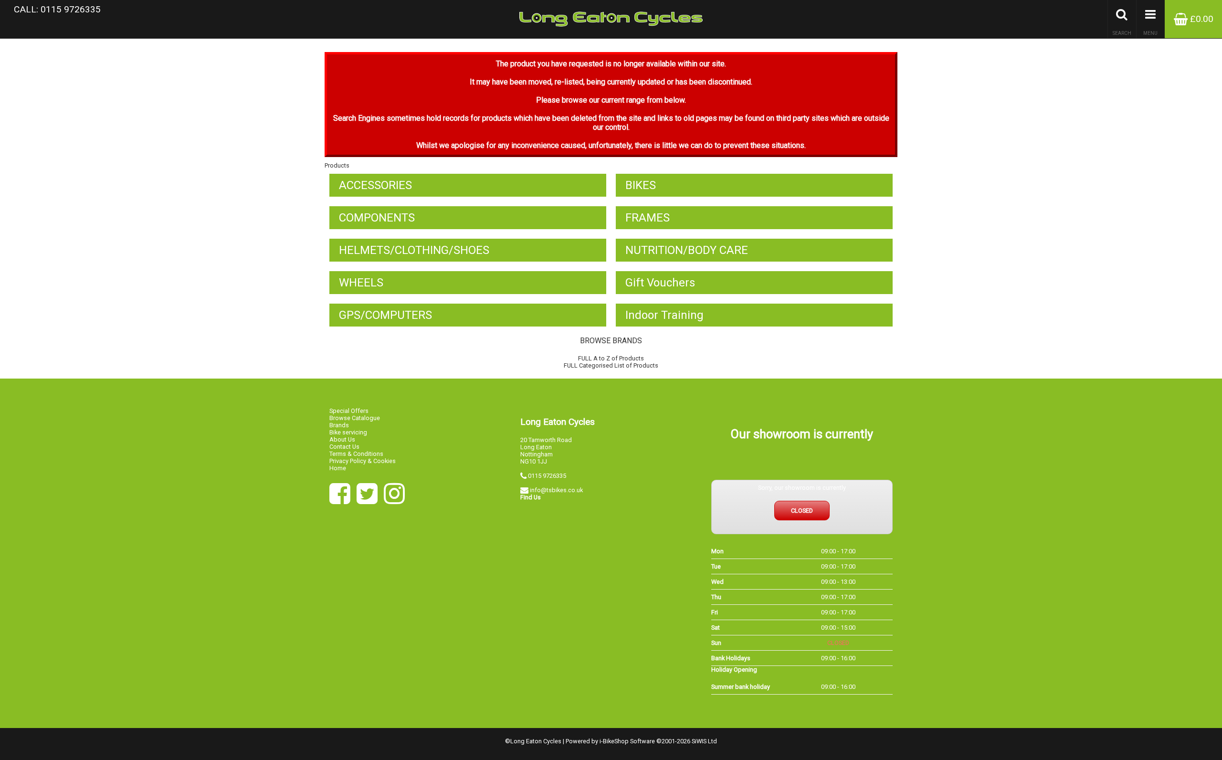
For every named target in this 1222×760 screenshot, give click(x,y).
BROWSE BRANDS (611, 340)
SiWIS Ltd (704, 741)
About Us (342, 439)
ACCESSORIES (375, 185)
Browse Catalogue (354, 418)
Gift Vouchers (660, 282)
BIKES (640, 185)
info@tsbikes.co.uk (556, 490)
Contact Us (344, 446)
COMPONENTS (377, 217)
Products (337, 165)
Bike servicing (348, 432)
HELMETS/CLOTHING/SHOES (414, 250)
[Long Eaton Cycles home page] (611, 19)
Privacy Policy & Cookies (362, 460)
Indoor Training (664, 315)
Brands (339, 425)
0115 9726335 (547, 475)
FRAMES (647, 217)
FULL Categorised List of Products (611, 365)
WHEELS (361, 282)
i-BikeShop (614, 741)
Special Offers (349, 410)
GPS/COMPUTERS (385, 315)
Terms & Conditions (356, 453)
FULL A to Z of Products (611, 358)
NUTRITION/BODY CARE (686, 250)
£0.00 (1200, 18)
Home (337, 468)
